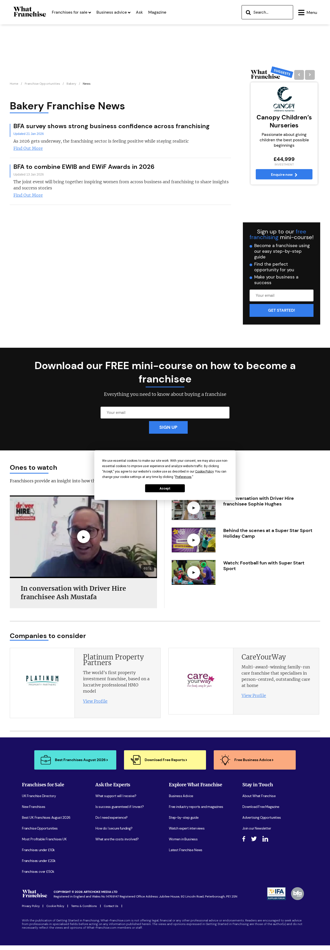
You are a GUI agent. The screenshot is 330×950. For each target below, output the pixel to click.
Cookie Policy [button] (204, 471)
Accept (165, 488)
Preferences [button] (183, 476)
